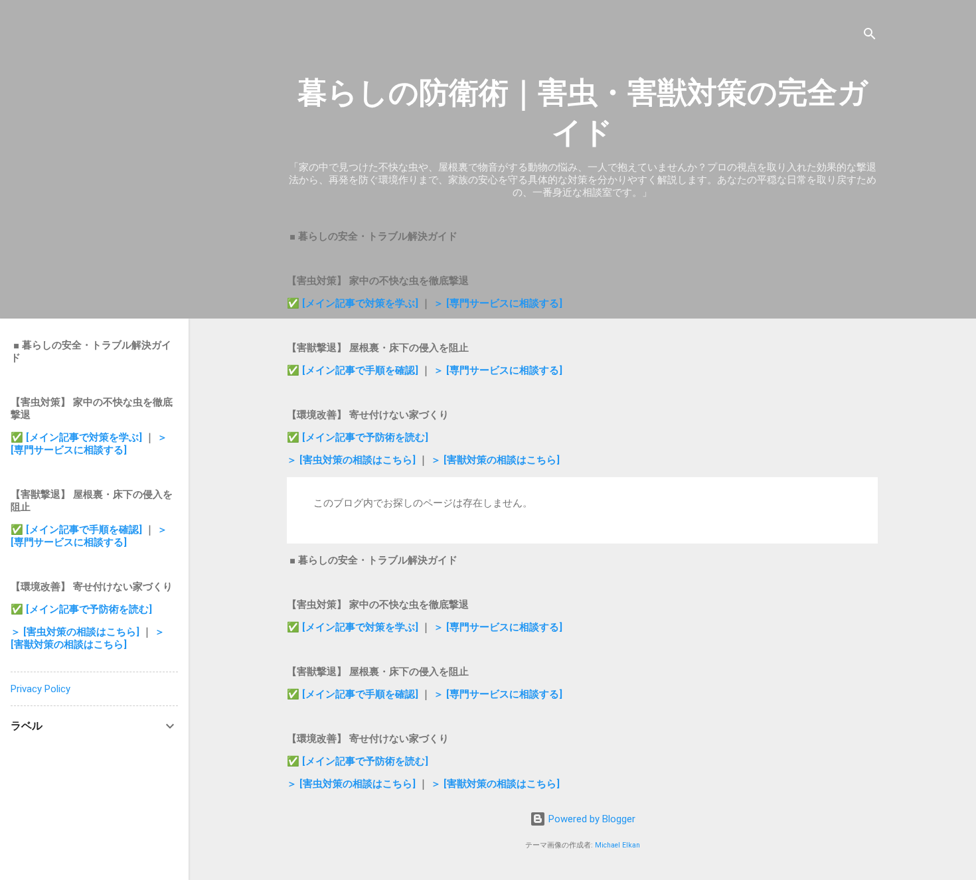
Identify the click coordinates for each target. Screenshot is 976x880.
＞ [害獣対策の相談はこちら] (495, 460)
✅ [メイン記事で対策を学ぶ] (354, 303)
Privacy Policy (40, 689)
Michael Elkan (617, 845)
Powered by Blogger (590, 819)
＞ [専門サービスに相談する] (498, 303)
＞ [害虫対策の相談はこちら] (352, 460)
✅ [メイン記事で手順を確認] (354, 370)
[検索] (870, 36)
